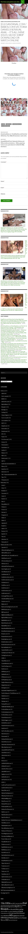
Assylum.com (4, 601)
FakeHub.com (4, 695)
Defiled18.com (4, 674)
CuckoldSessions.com (6, 663)
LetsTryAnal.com (5, 779)
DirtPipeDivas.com (5, 679)
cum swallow (9, 911)
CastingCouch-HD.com (6, 652)
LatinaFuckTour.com (6, 768)
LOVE (2, 782)
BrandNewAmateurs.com (7, 631)
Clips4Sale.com (5, 660)
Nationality (3, 482)
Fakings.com (4, 701)
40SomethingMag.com (6, 550)
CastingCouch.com (5, 655)
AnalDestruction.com (6, 577)
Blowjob (8, 21)
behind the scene (5, 401)
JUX (2, 758)
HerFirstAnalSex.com (6, 731)
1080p (3, 124)
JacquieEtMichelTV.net (6, 749)
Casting (3, 412)
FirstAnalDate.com (5, 709)
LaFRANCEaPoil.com (6, 763)
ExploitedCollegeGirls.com (7, 690)
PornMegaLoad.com (6, 833)
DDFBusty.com (5, 671)
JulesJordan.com (5, 755)
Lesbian (3, 450)
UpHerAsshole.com (6, 876)
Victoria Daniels (5, 125)
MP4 (2, 918)
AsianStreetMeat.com (6, 598)
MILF (2, 455)
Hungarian (3, 515)
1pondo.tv (3, 547)
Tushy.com (3, 871)
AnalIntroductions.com (6, 579)
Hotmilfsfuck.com (5, 741)
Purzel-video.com (5, 839)
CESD (2, 658)
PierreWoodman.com (6, 828)
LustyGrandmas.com (6, 787)
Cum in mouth (4, 417)
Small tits (3, 469)
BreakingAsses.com (5, 639)
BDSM (2, 399)
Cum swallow (4, 420)
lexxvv (10, 43)
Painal (6, 918)
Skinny (3, 466)
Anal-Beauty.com (5, 571)
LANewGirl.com (5, 766)
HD (10, 915)
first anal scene (12, 913)
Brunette (13, 909)
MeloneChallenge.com (6, 793)
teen (7, 920)
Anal (24, 903)
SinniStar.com (4, 857)
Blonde (20, 906)
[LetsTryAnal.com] (14, 920)
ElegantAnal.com (15, 21)
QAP (2, 461)
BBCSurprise (4, 612)
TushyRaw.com (4, 874)
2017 (14, 903)
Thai (2, 536)
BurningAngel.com (5, 647)
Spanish (3, 533)
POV (21, 918)
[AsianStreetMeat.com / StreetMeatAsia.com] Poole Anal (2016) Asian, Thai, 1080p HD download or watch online (14, 134)
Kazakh (3, 525)
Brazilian (3, 490)
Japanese (3, 523)
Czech (2, 496)
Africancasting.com (6, 560)
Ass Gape (17, 905)
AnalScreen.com (5, 593)
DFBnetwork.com (5, 677)
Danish (3, 498)
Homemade (4, 444)
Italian (2, 520)
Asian (2, 488)
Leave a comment (17, 43)
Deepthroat (4, 426)
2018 (17, 903)
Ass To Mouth (23, 905)
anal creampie (3, 905)
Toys (10, 920)
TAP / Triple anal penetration (8, 474)
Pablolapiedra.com (5, 825)
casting (21, 909)
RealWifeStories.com (6, 847)
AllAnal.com (4, 563)
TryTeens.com (4, 868)
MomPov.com (4, 801)
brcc (10, 909)
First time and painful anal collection (11, 2)
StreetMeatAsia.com (6, 860)
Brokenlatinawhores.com (7, 644)
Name (2, 181)
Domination (4, 428)
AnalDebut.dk (4, 574)
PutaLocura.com (5, 844)
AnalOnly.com (4, 587)
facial (21, 911)
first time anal (21, 913)
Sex (2, 920)
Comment (4, 162)
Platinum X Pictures (6, 830)
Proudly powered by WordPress (7, 932)
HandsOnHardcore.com (7, 725)
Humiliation (4, 447)
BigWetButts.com (5, 620)
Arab (2, 485)
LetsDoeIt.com (4, 776)
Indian (2, 517)
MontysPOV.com (5, 803)
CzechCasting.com (5, 666)
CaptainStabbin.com (6, 650)
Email (2, 187)
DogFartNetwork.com (6, 682)
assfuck (13, 905)
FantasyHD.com (5, 704)
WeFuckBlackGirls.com (6, 884)
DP (2, 434)
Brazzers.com (4, 633)
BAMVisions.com (5, 609)
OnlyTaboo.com (5, 822)
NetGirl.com (4, 812)
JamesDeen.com (5, 752)
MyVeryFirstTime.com (6, 809)
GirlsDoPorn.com (5, 722)
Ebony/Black (4, 504)
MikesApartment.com (6, 795)
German (3, 512)
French (3, 509)
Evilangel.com (4, 687)
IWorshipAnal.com (5, 747)
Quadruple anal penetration (7, 463)
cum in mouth (4, 911)
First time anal (4, 439)
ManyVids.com (4, 790)
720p (3, 903)
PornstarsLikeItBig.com (6, 836)
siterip (4, 920)
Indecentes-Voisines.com (7, 744)
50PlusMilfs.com (5, 552)
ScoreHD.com (4, 852)
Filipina (3, 506)
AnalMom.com (4, 585)
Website (3, 194)
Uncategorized (4, 893)
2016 (11, 903)
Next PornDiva (4, 817)
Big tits (17, 906)
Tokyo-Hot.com (5, 863)
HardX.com (4, 728)
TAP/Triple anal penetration (7, 890)
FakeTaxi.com (4, 698)
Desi (2, 501)
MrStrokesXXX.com (6, 806)
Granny (3, 442)
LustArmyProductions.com (7, 785)
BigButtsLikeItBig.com (6, 614)
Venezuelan (4, 542)
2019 (19, 903)
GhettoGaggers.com (6, 720)
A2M (2, 393)
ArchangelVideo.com (6, 596)
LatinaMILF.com (5, 771)
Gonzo (2, 915)
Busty (17, 909)
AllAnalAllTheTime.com (7, 566)
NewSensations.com (6, 814)
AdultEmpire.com (5, 558)
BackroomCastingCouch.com (8, 606)
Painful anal (4, 458)
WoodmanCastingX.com (7, 887)
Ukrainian (3, 539)
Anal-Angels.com (5, 569)
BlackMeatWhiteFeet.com (7, 628)
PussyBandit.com (5, 841)
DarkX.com (4, 668)
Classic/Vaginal (5, 415)
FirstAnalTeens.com (6, 714)
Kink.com (3, 760)
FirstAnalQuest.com (6, 712)
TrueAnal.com (4, 866)
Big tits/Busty (4, 404)
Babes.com (3, 21)
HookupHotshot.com (6, 739)
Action (2, 390)
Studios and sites (4, 544)
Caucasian (3, 493)
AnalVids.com (8, 905)
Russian (3, 531)
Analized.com (4, 582)
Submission (4, 471)
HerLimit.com (4, 733)
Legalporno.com (5, 774)
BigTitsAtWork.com (6, 617)
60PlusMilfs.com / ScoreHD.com (9, 555)
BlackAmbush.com (5, 623)
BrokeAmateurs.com (6, 641)
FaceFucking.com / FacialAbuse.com (9, 693)
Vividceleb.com (5, 879)
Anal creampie (4, 396)
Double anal (4, 431)
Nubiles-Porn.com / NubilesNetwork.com (11, 820)
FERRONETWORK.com (6, 706)
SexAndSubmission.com (7, 855)
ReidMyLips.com (5, 849)
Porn (18, 918)
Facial (2, 436)
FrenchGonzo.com (5, 717)
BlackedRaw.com (5, 625)
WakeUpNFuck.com (6, 882)
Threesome (4, 479)
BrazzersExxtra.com (6, 636)
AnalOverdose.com (5, 590)
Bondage (3, 409)
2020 (21, 903)
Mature (3, 453)
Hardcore (6, 915)
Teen (2, 477)
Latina (2, 528)
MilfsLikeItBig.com (5, 798)
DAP (2, 423)
